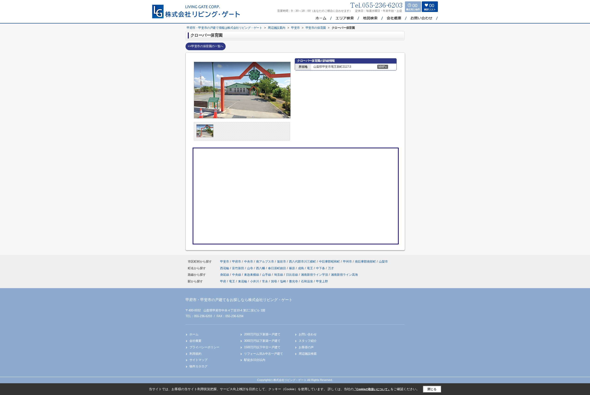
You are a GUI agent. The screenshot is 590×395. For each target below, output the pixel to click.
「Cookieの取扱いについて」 (372, 389)
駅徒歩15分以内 (254, 360)
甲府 (223, 281)
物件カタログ (198, 366)
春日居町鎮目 (277, 268)
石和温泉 (307, 281)
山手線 (267, 274)
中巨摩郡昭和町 (329, 261)
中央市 (248, 261)
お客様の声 (306, 347)
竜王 (310, 268)
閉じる (432, 389)
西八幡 (261, 268)
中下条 (321, 268)
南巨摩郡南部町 (365, 261)
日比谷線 (292, 274)
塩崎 (283, 281)
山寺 (250, 268)
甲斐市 (224, 261)
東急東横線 (252, 274)
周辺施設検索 (308, 353)
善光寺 (293, 281)
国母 (274, 281)
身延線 (225, 274)
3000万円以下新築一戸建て (262, 340)
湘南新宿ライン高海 (344, 274)
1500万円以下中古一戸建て (262, 347)
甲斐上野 (322, 281)
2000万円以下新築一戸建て (262, 334)
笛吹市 (281, 261)
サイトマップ (198, 360)
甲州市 (347, 261)
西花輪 (225, 268)
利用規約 (195, 353)
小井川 (254, 281)
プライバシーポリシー (204, 347)
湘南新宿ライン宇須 (315, 274)
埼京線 (279, 274)
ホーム (193, 334)
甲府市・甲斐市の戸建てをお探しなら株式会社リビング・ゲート (239, 300)
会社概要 (195, 340)
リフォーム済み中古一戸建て (263, 353)
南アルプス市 (265, 261)
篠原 (292, 268)
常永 (265, 281)
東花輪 (242, 281)
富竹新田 (238, 268)
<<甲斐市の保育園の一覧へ (205, 46)
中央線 (237, 274)
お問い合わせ (308, 334)
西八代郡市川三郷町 (302, 261)
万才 (331, 268)
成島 (301, 268)
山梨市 (383, 261)
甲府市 (236, 261)
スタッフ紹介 (308, 340)
